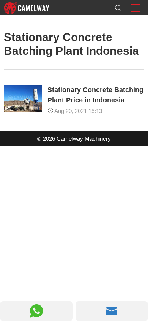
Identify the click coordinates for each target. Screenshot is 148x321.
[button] (135, 8)
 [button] (36, 311)
